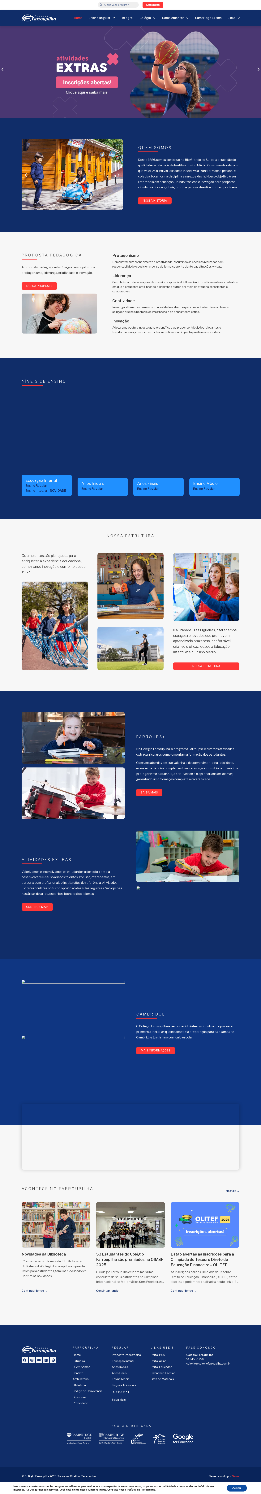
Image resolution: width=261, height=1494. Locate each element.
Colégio (145, 18)
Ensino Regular (99, 18)
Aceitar (236, 1488)
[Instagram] (32, 1360)
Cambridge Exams (208, 18)
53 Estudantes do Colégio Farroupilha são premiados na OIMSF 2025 (129, 1259)
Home (78, 18)
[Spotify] (53, 1360)
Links (231, 18)
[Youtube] (39, 1360)
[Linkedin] (46, 1360)
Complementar (173, 18)
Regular (120, 1347)
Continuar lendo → (34, 1290)
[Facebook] (25, 1360)
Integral (127, 18)
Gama (235, 1476)
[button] (2, 69)
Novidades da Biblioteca (44, 1254)
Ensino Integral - (45, 490)
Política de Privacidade (141, 1490)
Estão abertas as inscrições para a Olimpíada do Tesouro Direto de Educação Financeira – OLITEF (202, 1259)
